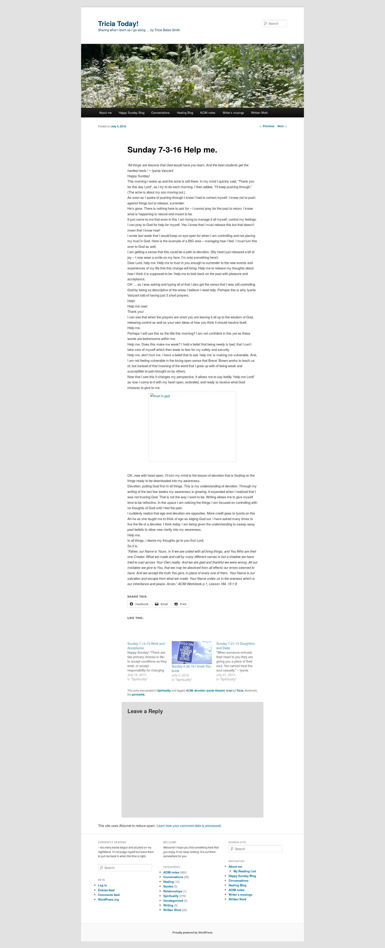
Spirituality (164, 690)
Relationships (172, 891)
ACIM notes (207, 112)
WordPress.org (108, 899)
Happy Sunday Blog (131, 112)
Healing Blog (185, 112)
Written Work (259, 112)
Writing (168, 905)
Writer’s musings (233, 112)
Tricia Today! (118, 23)
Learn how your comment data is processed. (189, 825)
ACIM (189, 690)
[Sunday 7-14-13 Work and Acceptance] (149, 661)
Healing (168, 881)
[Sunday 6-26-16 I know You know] (192, 652)
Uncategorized (173, 900)
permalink (138, 694)
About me (105, 112)
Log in (102, 885)
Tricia (239, 690)
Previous (267, 126)
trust (229, 690)
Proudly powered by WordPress (192, 932)
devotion (199, 690)
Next (282, 126)
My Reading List (244, 871)
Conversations (160, 112)
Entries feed (106, 890)
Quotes (168, 886)
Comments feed (109, 895)
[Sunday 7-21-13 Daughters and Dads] (238, 661)
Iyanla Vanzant (216, 690)
